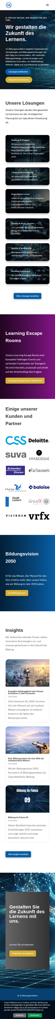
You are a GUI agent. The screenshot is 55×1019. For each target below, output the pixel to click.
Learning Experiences (20, 271)
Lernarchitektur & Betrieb (22, 172)
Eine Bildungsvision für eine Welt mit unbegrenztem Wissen (26, 759)
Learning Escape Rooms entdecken (25, 380)
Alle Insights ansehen (18, 854)
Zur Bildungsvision (17, 593)
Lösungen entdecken (18, 72)
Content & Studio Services (22, 223)
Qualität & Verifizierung (21, 248)
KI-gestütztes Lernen (20, 194)
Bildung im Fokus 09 (18, 817)
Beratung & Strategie (20, 140)
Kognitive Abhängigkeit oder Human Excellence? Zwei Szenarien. (25, 692)
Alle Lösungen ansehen (27, 296)
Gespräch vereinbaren (19, 80)
